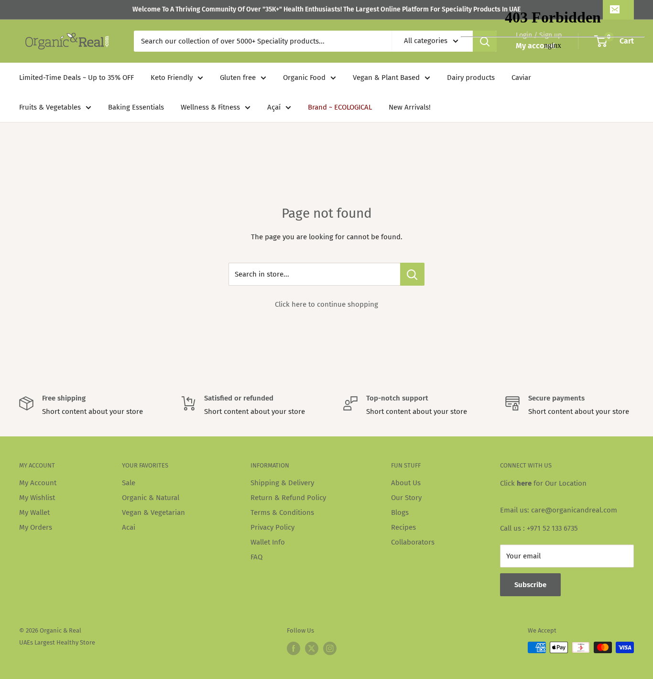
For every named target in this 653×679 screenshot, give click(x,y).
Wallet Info (267, 542)
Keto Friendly (172, 77)
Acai (128, 527)
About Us (406, 483)
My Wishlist (37, 497)
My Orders (35, 527)
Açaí (274, 107)
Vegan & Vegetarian (153, 512)
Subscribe (530, 584)
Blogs (400, 512)
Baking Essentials (136, 107)
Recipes (403, 527)
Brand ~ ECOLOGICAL (340, 107)
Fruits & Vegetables (50, 107)
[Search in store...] (412, 274)
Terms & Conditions (282, 512)
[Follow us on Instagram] (330, 648)
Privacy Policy (272, 527)
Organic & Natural (150, 497)
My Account (37, 483)
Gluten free (238, 77)
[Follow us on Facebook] (293, 648)
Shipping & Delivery (282, 483)
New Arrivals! (410, 107)
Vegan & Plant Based (386, 77)
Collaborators (413, 542)
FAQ (256, 557)
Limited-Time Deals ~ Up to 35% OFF (76, 77)
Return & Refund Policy (288, 497)
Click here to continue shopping (326, 304)
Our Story (406, 497)
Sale (128, 483)
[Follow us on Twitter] (311, 648)
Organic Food (304, 77)
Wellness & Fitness (210, 107)
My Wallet (34, 512)
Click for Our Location (543, 483)
